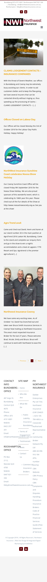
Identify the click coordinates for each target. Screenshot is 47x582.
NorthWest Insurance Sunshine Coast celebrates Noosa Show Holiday (20, 174)
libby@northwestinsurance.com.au (18, 485)
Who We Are (23, 396)
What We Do (23, 405)
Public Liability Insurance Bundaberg (24, 420)
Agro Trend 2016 (12, 223)
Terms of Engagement (24, 433)
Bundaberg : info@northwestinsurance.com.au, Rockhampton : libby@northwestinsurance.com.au (23, 6)
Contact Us (23, 455)
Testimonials (24, 441)
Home (22, 388)
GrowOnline (28, 544)
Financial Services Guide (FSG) (37, 521)
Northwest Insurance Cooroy (19, 311)
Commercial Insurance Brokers (24, 468)
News (22, 447)
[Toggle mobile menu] (42, 27)
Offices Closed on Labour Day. (20, 119)
